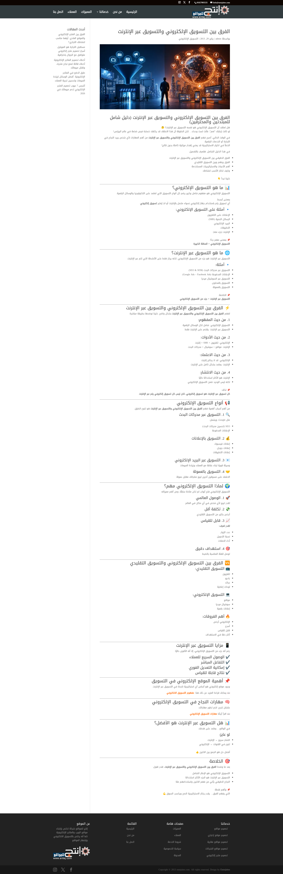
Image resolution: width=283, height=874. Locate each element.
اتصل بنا (58, 13)
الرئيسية (131, 13)
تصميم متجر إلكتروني (217, 855)
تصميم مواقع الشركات (216, 848)
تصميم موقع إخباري (218, 835)
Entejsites (225, 869)
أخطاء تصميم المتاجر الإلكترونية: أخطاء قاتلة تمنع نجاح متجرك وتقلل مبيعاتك (69, 64)
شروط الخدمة (174, 842)
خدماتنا (103, 13)
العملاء (72, 13)
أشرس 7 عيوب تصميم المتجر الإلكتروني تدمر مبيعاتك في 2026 (71, 90)
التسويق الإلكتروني (188, 39)
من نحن (117, 13)
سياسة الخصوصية (172, 848)
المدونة (177, 855)
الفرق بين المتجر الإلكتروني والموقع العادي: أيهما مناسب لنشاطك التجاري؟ (70, 38)
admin (218, 39)
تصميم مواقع (221, 828)
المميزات (86, 13)
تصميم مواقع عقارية (217, 842)
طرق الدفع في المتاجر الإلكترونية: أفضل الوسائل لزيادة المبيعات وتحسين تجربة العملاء (69, 77)
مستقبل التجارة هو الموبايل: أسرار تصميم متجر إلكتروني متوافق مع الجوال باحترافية (71, 51)
